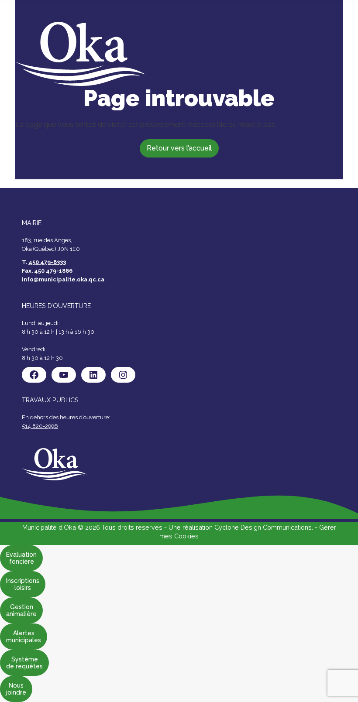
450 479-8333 (47, 262)
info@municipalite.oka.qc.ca (63, 279)
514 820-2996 (40, 426)
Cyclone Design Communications (263, 527)
